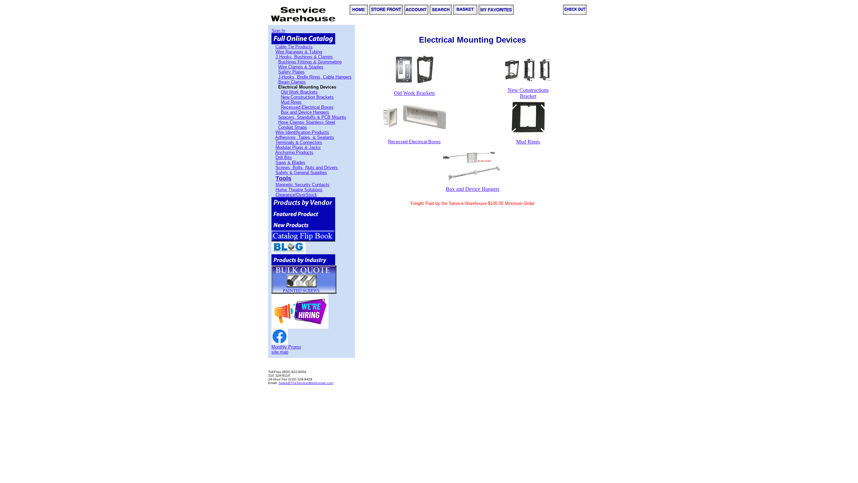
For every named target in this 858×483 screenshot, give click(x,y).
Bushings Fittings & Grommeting (310, 61)
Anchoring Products (294, 152)
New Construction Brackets (307, 97)
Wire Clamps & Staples (300, 66)
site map (279, 352)
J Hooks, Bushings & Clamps (304, 56)
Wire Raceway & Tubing (298, 51)
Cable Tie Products (294, 46)
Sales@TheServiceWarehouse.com (306, 383)
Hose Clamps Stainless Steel (306, 122)
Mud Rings (291, 102)
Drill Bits (283, 157)
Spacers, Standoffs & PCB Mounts (312, 117)
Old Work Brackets (299, 92)
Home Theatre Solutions (298, 189)
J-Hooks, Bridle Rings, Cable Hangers (315, 76)
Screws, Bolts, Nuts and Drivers (306, 167)
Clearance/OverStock (296, 194)
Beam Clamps (292, 82)
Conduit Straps (292, 127)
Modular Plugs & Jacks (298, 147)
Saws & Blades (290, 162)
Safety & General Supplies (301, 172)
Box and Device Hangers (305, 112)
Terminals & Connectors (298, 142)
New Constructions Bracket (528, 93)
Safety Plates (291, 71)
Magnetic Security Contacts (302, 184)
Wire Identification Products (302, 132)
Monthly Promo (286, 347)
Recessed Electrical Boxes (307, 107)
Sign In (278, 30)
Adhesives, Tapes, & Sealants (304, 137)
